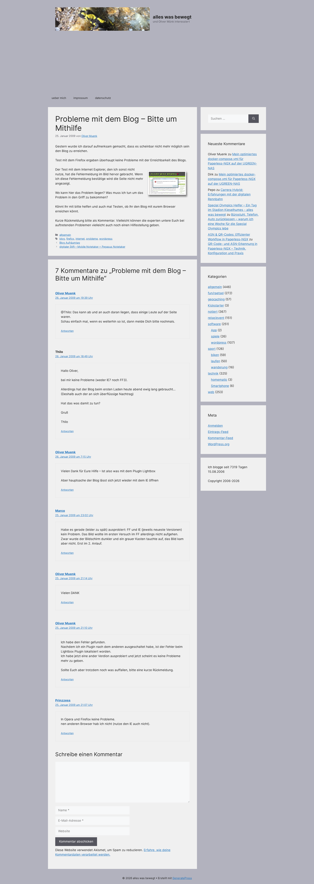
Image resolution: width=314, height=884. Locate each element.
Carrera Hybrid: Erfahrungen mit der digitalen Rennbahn (229, 194)
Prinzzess (63, 700)
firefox (70, 238)
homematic (219, 379)
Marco (60, 511)
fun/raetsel (216, 293)
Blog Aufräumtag (69, 242)
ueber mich (59, 98)
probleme (92, 238)
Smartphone (220, 386)
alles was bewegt (172, 17)
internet (80, 238)
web (211, 392)
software (214, 324)
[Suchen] (253, 118)
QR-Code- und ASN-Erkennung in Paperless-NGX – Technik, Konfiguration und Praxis (232, 248)
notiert (213, 311)
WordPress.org (218, 444)
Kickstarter (216, 305)
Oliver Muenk (65, 293)
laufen (215, 361)
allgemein (65, 234)
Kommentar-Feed (220, 438)
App (214, 330)
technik (213, 373)
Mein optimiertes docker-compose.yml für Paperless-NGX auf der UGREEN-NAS (231, 179)
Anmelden (215, 425)
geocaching (216, 299)
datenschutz (103, 98)
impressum (80, 98)
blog (62, 238)
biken (215, 355)
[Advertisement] (157, 65)
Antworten (67, 330)
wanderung (219, 367)
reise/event (216, 318)
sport (212, 349)
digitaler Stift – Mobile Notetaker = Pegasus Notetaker (92, 246)
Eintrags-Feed (218, 432)
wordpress (105, 238)
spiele (215, 336)
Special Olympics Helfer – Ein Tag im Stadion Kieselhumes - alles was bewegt (232, 209)
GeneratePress (182, 878)
